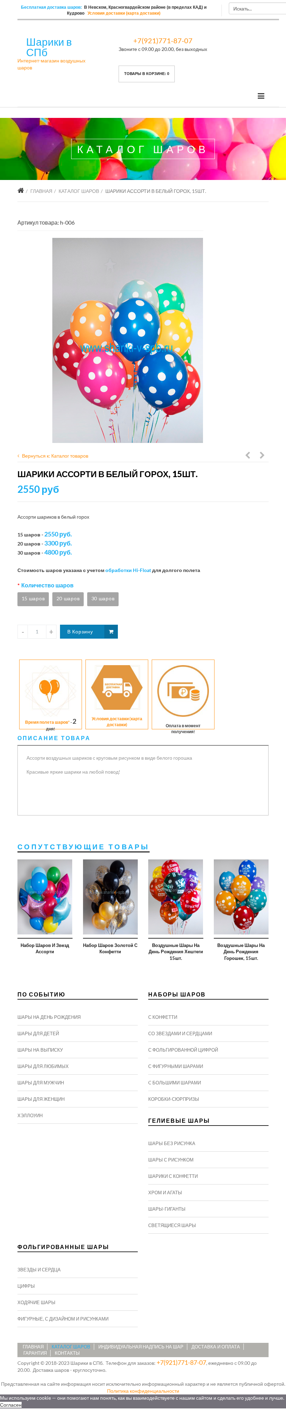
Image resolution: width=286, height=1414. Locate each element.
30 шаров (103, 598)
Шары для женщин (41, 1099)
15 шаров (33, 598)
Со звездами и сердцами (180, 1033)
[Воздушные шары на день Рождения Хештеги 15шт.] (175, 896)
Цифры (26, 1286)
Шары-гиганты (167, 1209)
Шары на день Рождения (49, 1017)
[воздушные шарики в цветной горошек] (127, 340)
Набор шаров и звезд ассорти (45, 948)
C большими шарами (174, 1082)
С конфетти (162, 1017)
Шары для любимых (43, 1066)
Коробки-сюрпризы (173, 1099)
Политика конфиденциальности (143, 1391)
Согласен (11, 1405)
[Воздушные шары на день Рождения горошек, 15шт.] (241, 896)
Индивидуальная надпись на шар (140, 1346)
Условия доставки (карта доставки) (124, 13)
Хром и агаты (165, 1192)
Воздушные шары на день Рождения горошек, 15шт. (241, 951)
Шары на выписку (40, 1050)
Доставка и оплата (215, 1346)
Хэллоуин (30, 1115)
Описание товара (54, 738)
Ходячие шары (36, 1302)
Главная (41, 191)
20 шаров (68, 598)
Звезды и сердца (39, 1269)
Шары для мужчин (40, 1082)
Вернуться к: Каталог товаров (55, 456)
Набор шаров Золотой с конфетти (110, 948)
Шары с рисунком (171, 1160)
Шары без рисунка (171, 1143)
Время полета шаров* (47, 722)
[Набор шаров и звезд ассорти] (45, 896)
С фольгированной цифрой (183, 1050)
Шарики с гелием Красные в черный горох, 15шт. (263, 456)
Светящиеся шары (172, 1225)
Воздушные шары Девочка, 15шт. (248, 456)
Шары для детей (38, 1033)
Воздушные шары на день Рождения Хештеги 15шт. (176, 951)
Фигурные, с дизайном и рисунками (62, 1319)
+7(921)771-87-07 (163, 40)
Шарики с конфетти (173, 1176)
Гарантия (35, 1353)
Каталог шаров (79, 191)
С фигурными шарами (175, 1066)
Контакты (67, 1353)
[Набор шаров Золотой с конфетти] (110, 896)
